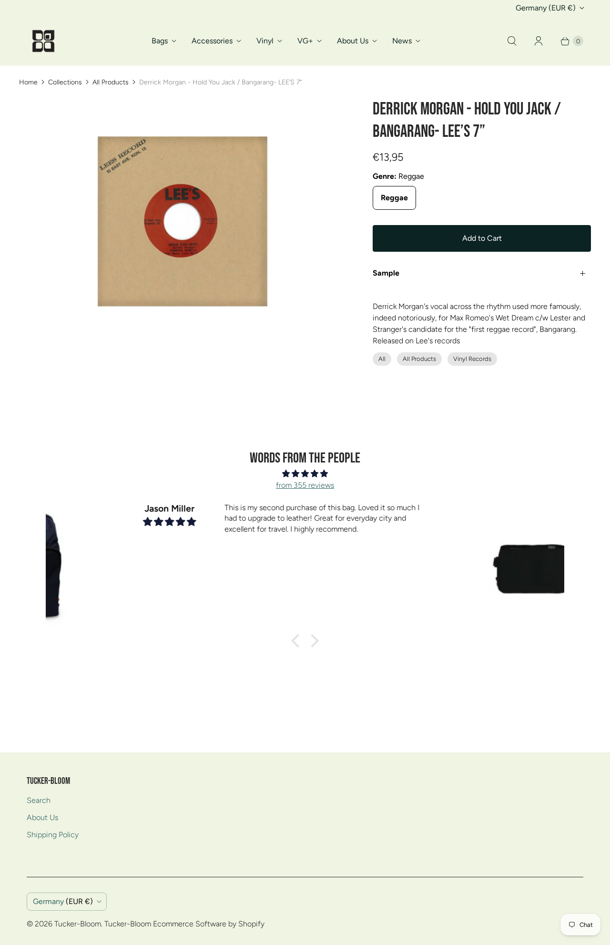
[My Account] (538, 41)
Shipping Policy (53, 834)
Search (39, 800)
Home (28, 82)
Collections (65, 82)
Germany (546, 7)
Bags (160, 40)
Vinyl (265, 40)
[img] (305, 474)
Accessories (212, 40)
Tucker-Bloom (77, 923)
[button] (298, 640)
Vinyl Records (472, 358)
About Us (352, 40)
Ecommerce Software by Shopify (208, 923)
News (402, 40)
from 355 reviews (305, 485)
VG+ (305, 40)
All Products (110, 82)
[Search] (511, 41)
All (382, 358)
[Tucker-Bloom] (43, 41)
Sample (386, 272)
